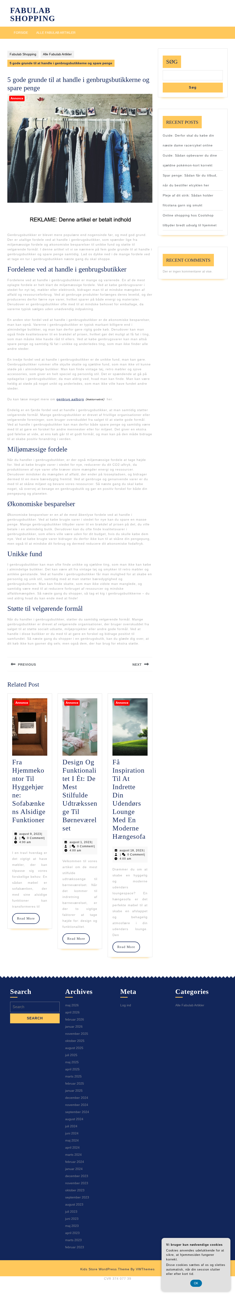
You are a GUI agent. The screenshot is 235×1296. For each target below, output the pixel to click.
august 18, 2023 (131, 850)
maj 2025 (72, 1062)
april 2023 (72, 1233)
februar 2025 (74, 1083)
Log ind (125, 1005)
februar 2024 (74, 1162)
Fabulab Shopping (32, 14)
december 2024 (76, 1098)
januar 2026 (74, 1026)
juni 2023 (71, 1218)
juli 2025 (71, 1055)
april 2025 (72, 1069)
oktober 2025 (74, 1041)
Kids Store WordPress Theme (104, 1269)
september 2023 (77, 1197)
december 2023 (76, 1176)
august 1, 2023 (80, 842)
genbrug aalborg (70, 399)
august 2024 (74, 1119)
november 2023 (76, 1183)
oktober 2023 (74, 1190)
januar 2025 (74, 1090)
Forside (21, 32)
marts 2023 (73, 1240)
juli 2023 (71, 1211)
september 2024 (77, 1112)
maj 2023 (72, 1226)
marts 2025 (73, 1076)
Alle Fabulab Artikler (56, 32)
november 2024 (76, 1105)
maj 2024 (72, 1140)
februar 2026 (74, 1019)
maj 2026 (72, 1005)
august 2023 (74, 1204)
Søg (172, 62)
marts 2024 (73, 1154)
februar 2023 (74, 1247)
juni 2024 (71, 1133)
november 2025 (76, 1033)
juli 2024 (71, 1126)
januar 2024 (74, 1169)
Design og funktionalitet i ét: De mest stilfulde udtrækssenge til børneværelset (79, 795)
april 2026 (72, 1012)
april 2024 (72, 1147)
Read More (28, 918)
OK (196, 1283)
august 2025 (74, 1048)
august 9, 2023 (30, 834)
